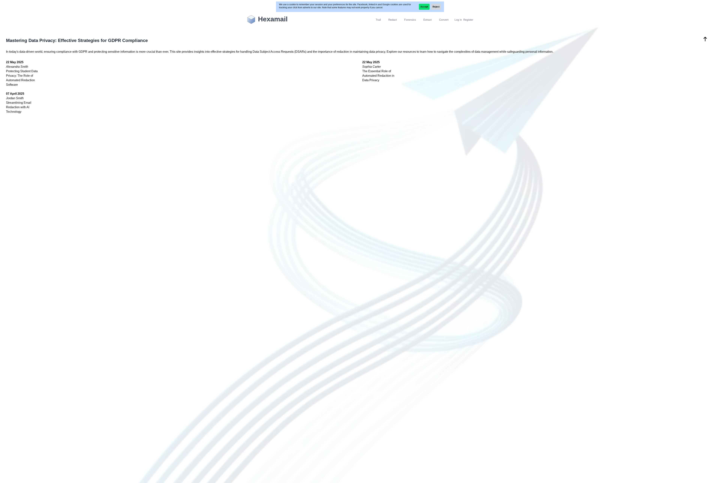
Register (468, 19)
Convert (443, 19)
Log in (458, 19)
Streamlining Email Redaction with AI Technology (18, 102)
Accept (424, 6)
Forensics (410, 19)
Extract (427, 19)
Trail (378, 19)
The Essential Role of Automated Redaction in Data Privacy (378, 71)
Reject (436, 6)
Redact (392, 19)
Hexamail (273, 19)
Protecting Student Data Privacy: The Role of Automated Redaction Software (22, 73)
